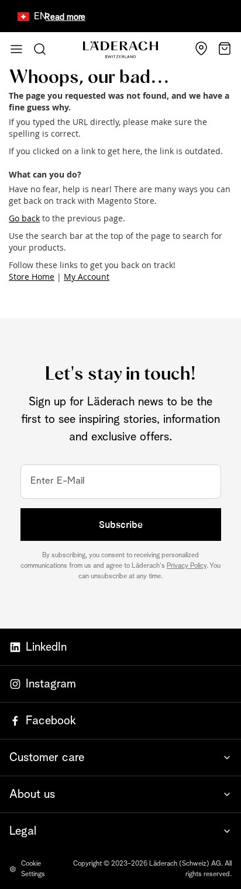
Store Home (31, 276)
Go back (24, 218)
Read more (60, 17)
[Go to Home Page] (120, 49)
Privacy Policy (186, 565)
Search (40, 49)
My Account (86, 276)
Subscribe (121, 524)
